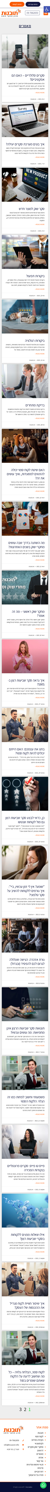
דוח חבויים (38, 1471)
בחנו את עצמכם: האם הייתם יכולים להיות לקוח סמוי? (27, 751)
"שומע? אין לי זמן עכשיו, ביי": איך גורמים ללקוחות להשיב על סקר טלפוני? (26, 890)
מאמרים (39, 1453)
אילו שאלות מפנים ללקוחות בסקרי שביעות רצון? (28, 1236)
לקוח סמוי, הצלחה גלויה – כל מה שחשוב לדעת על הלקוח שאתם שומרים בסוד (26, 1376)
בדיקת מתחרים (35, 405)
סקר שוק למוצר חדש (31, 208)
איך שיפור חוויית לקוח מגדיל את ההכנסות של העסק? (27, 1305)
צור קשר (39, 1460)
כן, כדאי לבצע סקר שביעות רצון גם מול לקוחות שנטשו (25, 819)
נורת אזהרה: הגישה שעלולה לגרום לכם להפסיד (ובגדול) (27, 961)
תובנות (40, 1432)
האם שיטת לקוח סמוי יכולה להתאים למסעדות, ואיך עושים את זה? (26, 473)
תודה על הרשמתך (35, 1475)
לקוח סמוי (39, 1436)
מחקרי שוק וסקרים (35, 1446)
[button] (47, 9)
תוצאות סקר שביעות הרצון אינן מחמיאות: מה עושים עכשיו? (26, 1030)
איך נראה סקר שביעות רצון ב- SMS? (26, 682)
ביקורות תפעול (35, 276)
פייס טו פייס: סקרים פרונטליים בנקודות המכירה (26, 1167)
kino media (29, 1487)
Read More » (40, 92)
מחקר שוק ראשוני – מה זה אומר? (28, 613)
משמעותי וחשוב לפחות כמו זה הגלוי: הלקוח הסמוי (26, 1099)
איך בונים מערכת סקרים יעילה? (25, 144)
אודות (40, 1457)
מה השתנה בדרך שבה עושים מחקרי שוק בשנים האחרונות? (26, 544)
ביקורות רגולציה (35, 340)
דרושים (40, 1450)
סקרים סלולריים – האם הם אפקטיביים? (28, 77)
